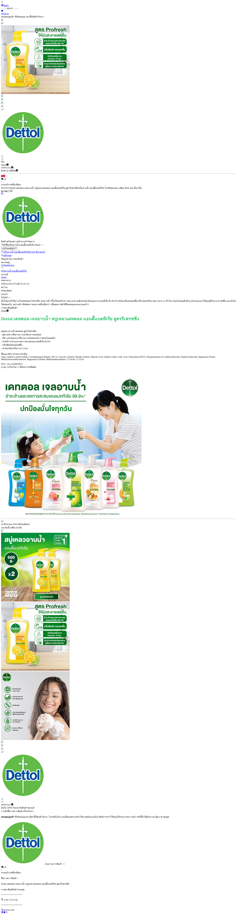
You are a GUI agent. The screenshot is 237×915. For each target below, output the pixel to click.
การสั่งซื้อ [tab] (5, 811)
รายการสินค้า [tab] (16, 811)
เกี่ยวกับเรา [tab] (28, 811)
